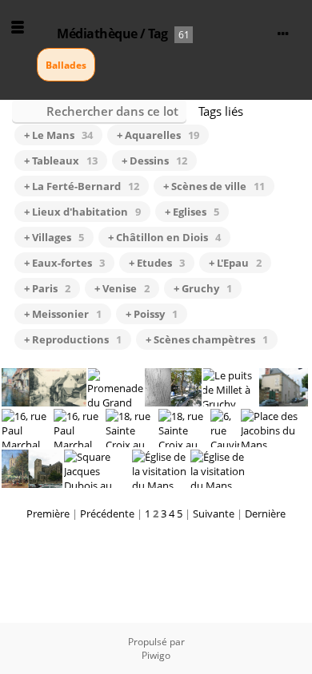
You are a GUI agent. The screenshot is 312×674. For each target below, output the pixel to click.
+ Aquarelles (158, 135)
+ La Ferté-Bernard (81, 186)
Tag (158, 33)
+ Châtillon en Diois (164, 237)
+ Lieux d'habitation (82, 211)
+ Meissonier (63, 314)
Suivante (213, 513)
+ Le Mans (58, 135)
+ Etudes (157, 263)
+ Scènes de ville (214, 186)
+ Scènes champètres (207, 339)
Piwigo (156, 655)
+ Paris (47, 288)
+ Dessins (154, 160)
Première (48, 513)
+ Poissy (152, 314)
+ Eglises (192, 211)
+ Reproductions (73, 339)
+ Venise (122, 288)
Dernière (265, 513)
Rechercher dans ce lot (112, 111)
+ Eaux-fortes (64, 263)
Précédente (107, 513)
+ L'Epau (235, 263)
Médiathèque (97, 33)
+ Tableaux (61, 160)
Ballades (66, 65)
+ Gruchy (203, 288)
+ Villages (54, 237)
